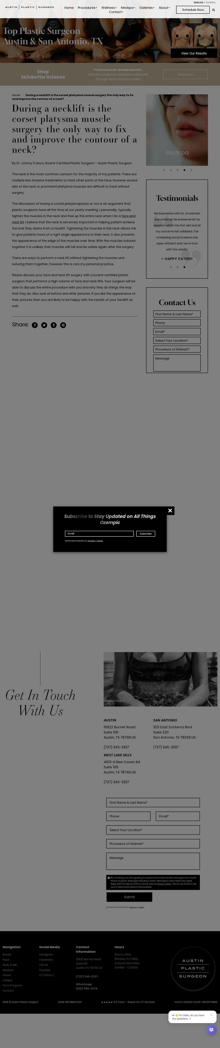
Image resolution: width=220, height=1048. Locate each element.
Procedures (86, 7)
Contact (115, 12)
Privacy (92, 541)
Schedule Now (193, 10)
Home (69, 7)
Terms (100, 541)
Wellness (108, 7)
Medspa (127, 7)
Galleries (146, 7)
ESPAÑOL (211, 2)
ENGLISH (198, 2)
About (163, 7)
